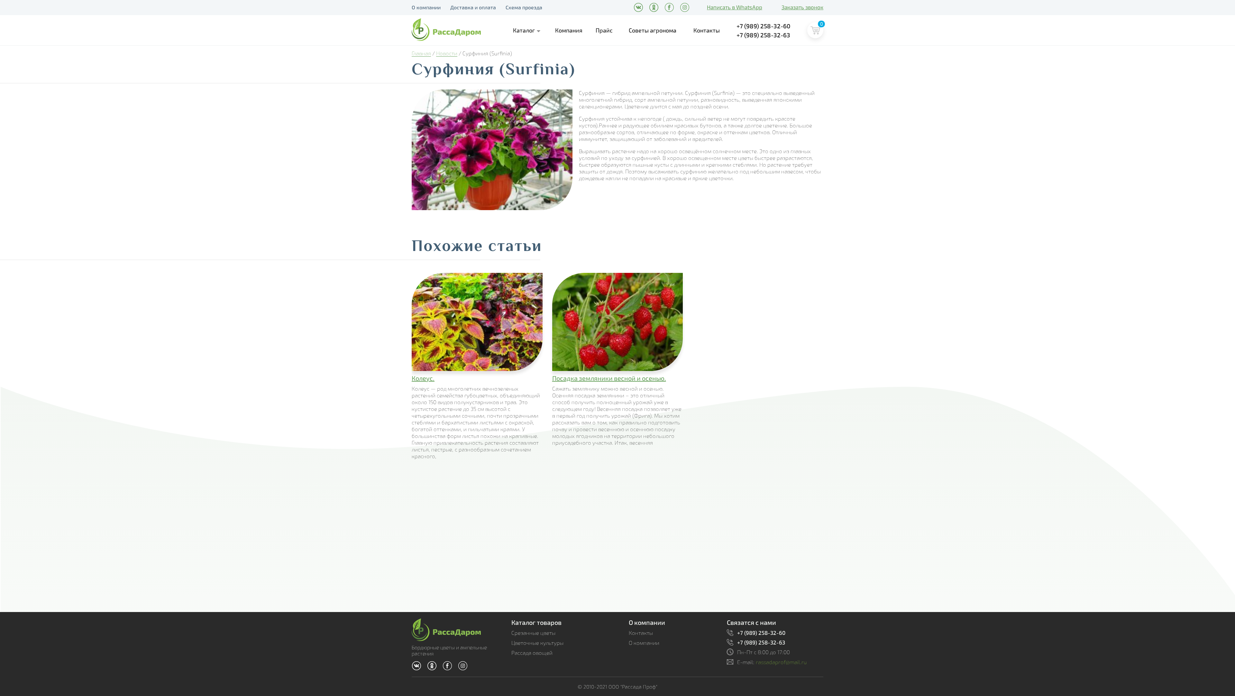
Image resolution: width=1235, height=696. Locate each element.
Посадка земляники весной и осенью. (609, 378)
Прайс (604, 30)
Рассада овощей (532, 652)
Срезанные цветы (533, 632)
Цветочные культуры (537, 642)
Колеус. (423, 378)
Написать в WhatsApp (734, 7)
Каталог (524, 30)
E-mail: (772, 662)
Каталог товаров (536, 622)
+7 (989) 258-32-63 (763, 35)
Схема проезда (524, 7)
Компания (568, 30)
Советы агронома (652, 30)
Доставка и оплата (473, 7)
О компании (426, 7)
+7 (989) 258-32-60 (763, 26)
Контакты (706, 30)
